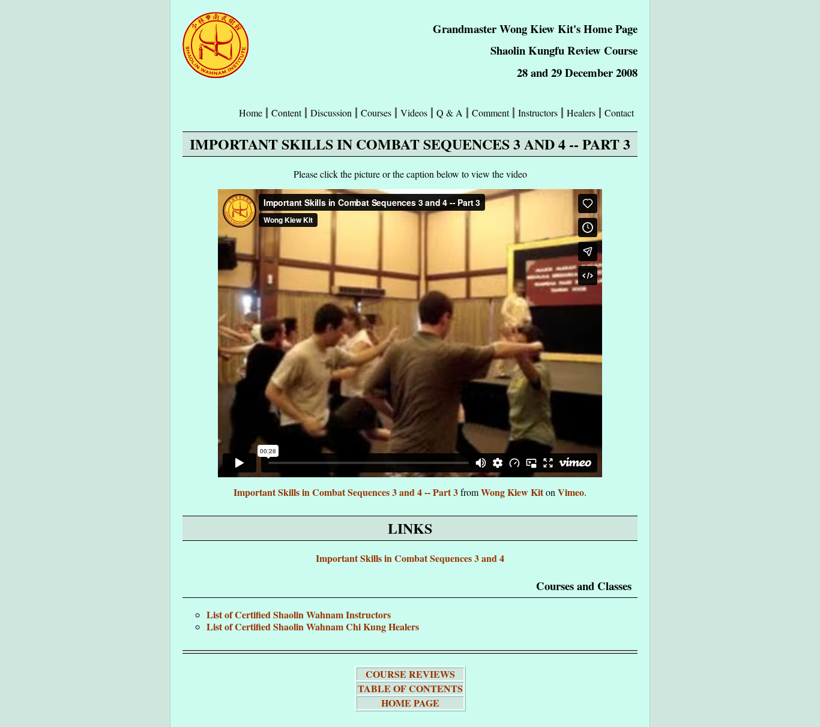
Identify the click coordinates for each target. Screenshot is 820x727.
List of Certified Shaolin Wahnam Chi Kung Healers (313, 626)
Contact (619, 112)
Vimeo (571, 492)
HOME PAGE (410, 703)
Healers (581, 112)
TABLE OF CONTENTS (410, 688)
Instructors (538, 112)
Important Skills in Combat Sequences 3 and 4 (410, 558)
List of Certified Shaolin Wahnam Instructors (299, 614)
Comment (490, 112)
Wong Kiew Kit (512, 492)
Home (250, 112)
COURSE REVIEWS (410, 674)
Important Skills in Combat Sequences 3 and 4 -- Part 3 (346, 492)
